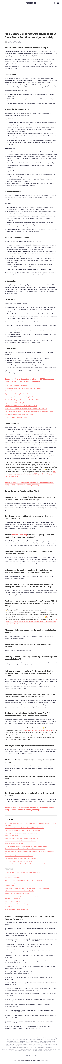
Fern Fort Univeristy (19, 535)
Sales (34, 1039)
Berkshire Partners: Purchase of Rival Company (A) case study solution (22, 838)
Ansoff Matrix (26, 1050)
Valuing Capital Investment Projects (13, 877)
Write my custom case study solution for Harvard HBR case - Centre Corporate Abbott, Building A (31, 474)
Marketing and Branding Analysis (18, 1047)
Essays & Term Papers (35, 1038)
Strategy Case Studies (12, 1039)
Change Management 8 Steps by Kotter (41, 1050)
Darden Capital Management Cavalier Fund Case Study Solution (23, 388)
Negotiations (37, 1042)
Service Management (22, 1044)
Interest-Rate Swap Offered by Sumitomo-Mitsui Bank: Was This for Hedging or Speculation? (27, 888)
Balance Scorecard (55, 1049)
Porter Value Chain (32, 1047)
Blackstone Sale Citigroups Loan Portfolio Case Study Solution (23, 400)
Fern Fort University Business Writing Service (29, 1060)
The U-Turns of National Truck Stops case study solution (18, 861)
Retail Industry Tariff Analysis (45, 1047)
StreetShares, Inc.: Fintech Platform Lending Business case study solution (23, 830)
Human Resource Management (15, 1042)
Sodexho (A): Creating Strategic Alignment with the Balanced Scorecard (22, 872)
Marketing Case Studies (26, 1039)
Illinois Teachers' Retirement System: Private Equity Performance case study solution (25, 863)
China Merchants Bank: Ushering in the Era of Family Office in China (21, 896)
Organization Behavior (49, 1039)
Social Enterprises (28, 1042)
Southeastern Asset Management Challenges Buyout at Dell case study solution (24, 827)
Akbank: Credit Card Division (12, 875)
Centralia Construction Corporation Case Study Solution (21, 405)
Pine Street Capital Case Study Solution (16, 391)
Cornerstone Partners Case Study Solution (17, 385)
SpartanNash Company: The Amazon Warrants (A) (17, 909)
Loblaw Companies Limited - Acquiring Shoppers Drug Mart (19, 890)
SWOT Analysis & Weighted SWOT (49, 1044)
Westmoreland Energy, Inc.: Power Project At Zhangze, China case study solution (25, 848)
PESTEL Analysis (10, 1046)
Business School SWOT (30, 1046)
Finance (40, 1041)
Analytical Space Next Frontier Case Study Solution (19, 397)
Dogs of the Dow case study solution (14, 843)
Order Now (12, 1038)
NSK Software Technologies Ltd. (13, 898)
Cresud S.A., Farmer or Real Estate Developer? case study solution (21, 833)
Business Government (12, 1041)
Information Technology (10, 1044)
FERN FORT (31, 3)
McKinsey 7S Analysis (43, 1049)
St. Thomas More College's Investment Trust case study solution (20, 858)
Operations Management (48, 1042)
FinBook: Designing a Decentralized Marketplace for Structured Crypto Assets (24, 880)
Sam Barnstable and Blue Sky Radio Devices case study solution (20, 841)
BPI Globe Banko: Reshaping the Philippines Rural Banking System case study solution (26, 846)
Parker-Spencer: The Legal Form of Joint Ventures (17, 893)
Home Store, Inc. (9, 906)
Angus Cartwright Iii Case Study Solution (16, 403)
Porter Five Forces (42, 1046)
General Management (49, 1041)
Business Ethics (23, 1041)
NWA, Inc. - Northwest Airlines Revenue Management (18, 904)
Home (6, 1038)
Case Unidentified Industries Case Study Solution (19, 414)
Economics (39, 1039)
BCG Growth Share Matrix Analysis (28, 1049)
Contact (18, 1038)
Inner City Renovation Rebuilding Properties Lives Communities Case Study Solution (29, 411)
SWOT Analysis (46, 1038)
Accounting (54, 1038)
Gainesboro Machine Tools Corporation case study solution (19, 855)
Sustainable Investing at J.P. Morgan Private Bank (17, 883)
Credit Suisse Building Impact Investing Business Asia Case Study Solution (26, 408)
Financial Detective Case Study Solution (16, 417)
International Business (34, 1044)
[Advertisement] (31, 17)
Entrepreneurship (33, 1041)
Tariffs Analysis (19, 1046)
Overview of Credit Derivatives (12, 901)
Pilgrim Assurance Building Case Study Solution (18, 394)
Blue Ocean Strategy (16, 1050)
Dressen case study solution (11, 835)
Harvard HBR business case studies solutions (37, 730)
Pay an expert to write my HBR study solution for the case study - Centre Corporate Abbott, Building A (31, 622)
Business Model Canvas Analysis (10, 1049)
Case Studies (25, 1038)
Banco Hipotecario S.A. (10, 885)
